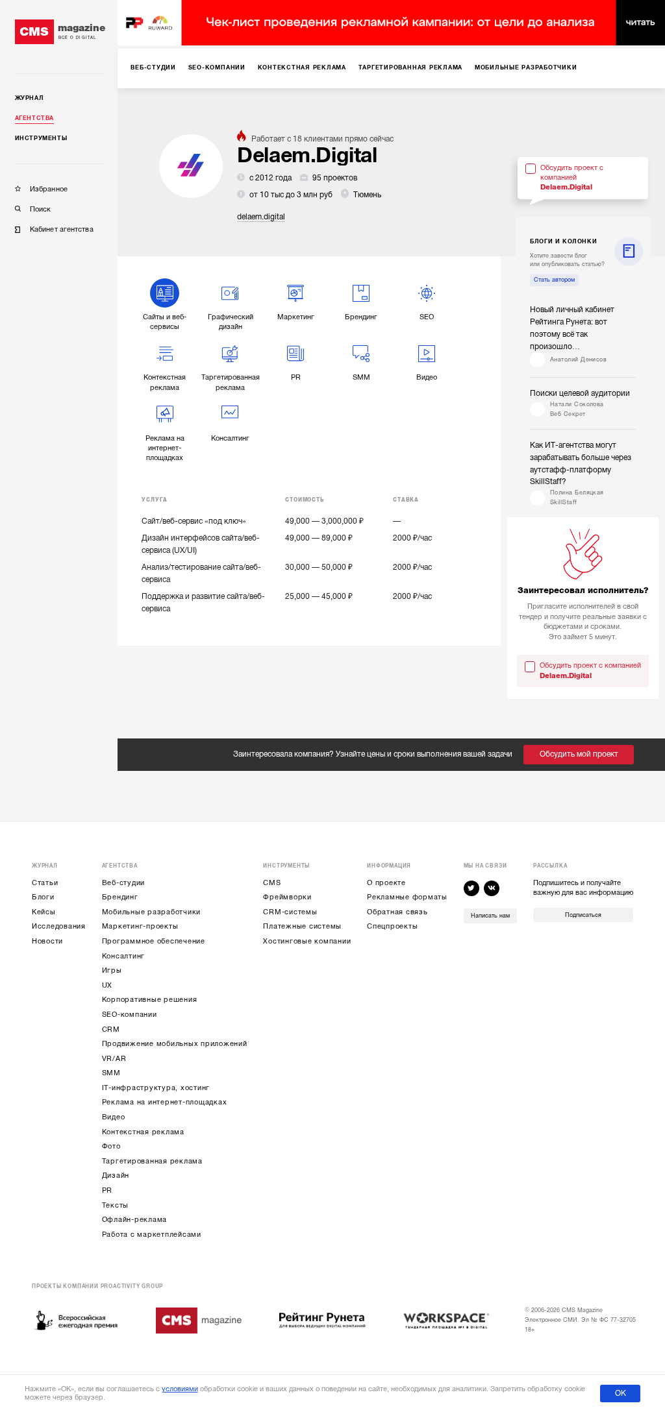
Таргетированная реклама (152, 1161)
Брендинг (120, 897)
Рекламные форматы (407, 897)
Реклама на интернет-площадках (164, 1102)
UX (107, 985)
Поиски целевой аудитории (580, 393)
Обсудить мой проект (579, 754)
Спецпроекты (392, 926)
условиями (180, 1389)
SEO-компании (129, 1014)
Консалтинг (123, 956)
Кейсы (44, 912)
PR (107, 1190)
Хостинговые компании (307, 941)
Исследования (59, 926)
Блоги (43, 897)
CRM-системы (290, 912)
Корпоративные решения (149, 999)
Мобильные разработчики (151, 912)
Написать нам (490, 915)
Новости (47, 941)
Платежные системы (302, 926)
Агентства (34, 118)
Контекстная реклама (143, 1132)
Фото (111, 1146)
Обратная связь (397, 912)
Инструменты (41, 138)
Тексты (115, 1205)
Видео (113, 1117)
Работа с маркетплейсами (151, 1234)
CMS (272, 882)
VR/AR (114, 1058)
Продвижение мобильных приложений (174, 1043)
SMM (111, 1073)
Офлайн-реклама (135, 1219)
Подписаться (583, 915)
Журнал (29, 98)
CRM (111, 1029)
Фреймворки (287, 897)
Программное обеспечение (153, 941)
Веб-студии (123, 882)
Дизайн (116, 1175)
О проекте (386, 882)
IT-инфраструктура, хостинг (156, 1087)
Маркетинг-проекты (140, 926)
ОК (620, 1393)
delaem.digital (261, 216)
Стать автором (554, 279)
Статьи (45, 882)
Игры (112, 970)
